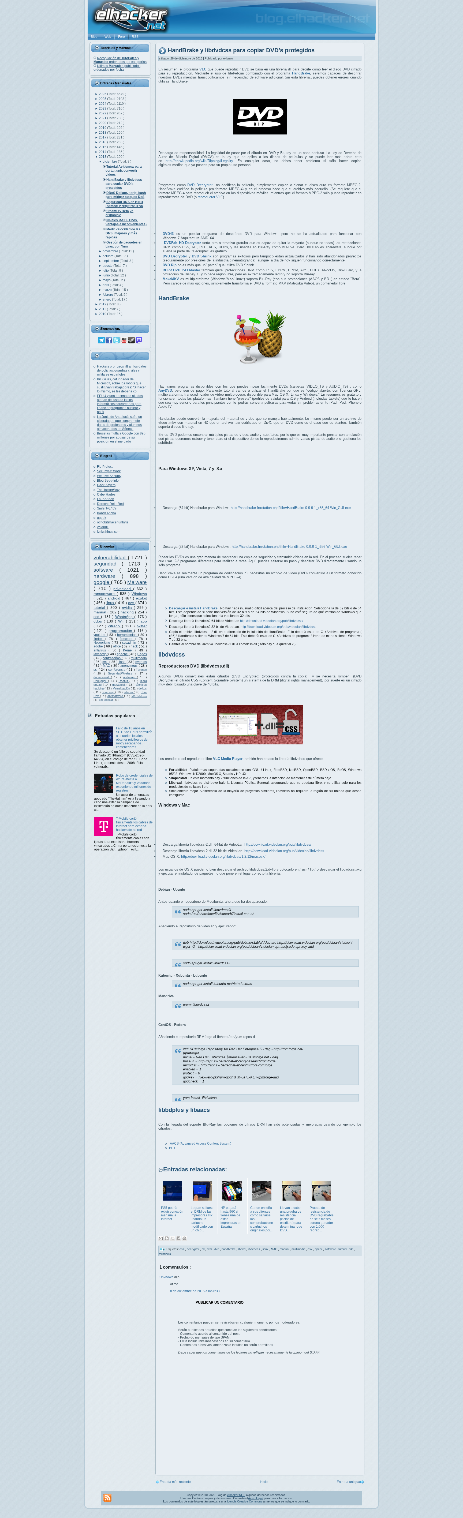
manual (100, 612)
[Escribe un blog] (166, 1238)
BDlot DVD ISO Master (181, 270)
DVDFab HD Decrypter (182, 243)
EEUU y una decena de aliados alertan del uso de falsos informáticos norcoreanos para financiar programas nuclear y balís (120, 404)
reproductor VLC (210, 197)
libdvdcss (254, 1248)
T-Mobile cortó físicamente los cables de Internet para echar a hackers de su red (134, 824)
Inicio (264, 1482)
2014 (103, 152)
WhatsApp (124, 616)
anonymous (129, 666)
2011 (103, 309)
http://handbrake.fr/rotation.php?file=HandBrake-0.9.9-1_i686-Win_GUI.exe (289, 547)
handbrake (229, 1248)
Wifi (122, 621)
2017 (103, 137)
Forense (141, 669)
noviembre (111, 251)
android (114, 598)
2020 (103, 123)
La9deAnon (105, 499)
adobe (99, 646)
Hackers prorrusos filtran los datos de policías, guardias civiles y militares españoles (122, 370)
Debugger (101, 681)
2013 (103, 157)
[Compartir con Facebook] (178, 1238)
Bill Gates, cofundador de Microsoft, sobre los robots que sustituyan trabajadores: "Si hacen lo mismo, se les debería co (122, 385)
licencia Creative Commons (244, 1501)
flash (122, 662)
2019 (103, 128)
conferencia (117, 670)
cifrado (115, 626)
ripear (319, 1248)
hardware (108, 576)
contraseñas (112, 658)
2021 (103, 118)
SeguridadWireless (121, 673)
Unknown (166, 1277)
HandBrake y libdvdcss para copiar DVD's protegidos (241, 50)
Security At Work (109, 471)
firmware (127, 639)
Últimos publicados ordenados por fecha (117, 68)
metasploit (119, 684)
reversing (108, 692)
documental (102, 677)
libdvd (242, 1248)
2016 (103, 142)
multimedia (139, 658)
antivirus (101, 650)
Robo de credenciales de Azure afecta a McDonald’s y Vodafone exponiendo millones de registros (134, 783)
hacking (128, 612)
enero (107, 299)
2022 (103, 113)
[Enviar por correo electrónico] (160, 1238)
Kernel (129, 650)
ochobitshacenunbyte (112, 522)
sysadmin (130, 642)
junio (107, 275)
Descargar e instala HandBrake (193, 608)
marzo (108, 290)
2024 (103, 104)
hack (135, 646)
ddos (99, 621)
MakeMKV (171, 279)
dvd (217, 1248)
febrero (108, 295)
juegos (142, 654)
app (143, 621)
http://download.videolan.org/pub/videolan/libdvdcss (278, 627)
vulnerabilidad (111, 557)
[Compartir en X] (172, 1238)
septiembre (111, 261)
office (117, 646)
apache (123, 654)
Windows (139, 593)
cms (105, 662)
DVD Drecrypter (199, 185)
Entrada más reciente (175, 1482)
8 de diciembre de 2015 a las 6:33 (195, 1291)
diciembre (110, 161)
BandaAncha (106, 513)
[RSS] (107, 1497)
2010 (103, 314)
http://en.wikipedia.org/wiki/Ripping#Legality (199, 161)
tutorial (100, 607)
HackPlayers (106, 485)
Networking (103, 642)
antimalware (115, 696)
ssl (96, 670)
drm (210, 1248)
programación (121, 630)
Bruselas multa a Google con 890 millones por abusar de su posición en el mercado (121, 437)
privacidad (123, 589)
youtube (100, 635)
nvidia (128, 607)
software (106, 570)
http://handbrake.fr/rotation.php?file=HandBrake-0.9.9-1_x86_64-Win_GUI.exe (291, 508)
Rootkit (124, 681)
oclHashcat (106, 699)
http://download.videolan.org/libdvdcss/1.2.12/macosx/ (223, 856)
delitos (143, 688)
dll (203, 1248)
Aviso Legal (255, 1498)
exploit (141, 598)
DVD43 (168, 234)
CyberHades (106, 494)
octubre (108, 256)
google (102, 582)
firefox (99, 639)
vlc (351, 1248)
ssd (97, 616)
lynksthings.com (108, 532)
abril (106, 285)
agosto (108, 266)
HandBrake (301, 73)
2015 (103, 147)
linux (110, 603)
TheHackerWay (108, 490)
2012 (103, 304)
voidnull (103, 527)
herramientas (127, 635)
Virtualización (122, 688)
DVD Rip (170, 265)
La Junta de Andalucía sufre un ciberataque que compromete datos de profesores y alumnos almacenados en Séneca (119, 423)
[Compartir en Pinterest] (184, 1238)
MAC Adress (139, 696)
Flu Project (105, 466)
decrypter (193, 1248)
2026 (103, 94)
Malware (137, 582)
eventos (141, 662)
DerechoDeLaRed (110, 504)
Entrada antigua (348, 1482)
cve (131, 603)
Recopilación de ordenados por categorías (120, 60)
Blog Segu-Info (108, 480)
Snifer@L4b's (107, 508)
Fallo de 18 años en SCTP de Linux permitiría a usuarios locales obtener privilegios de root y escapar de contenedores (134, 737)
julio (106, 270)
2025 (103, 99)
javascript (101, 654)
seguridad (108, 564)
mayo (107, 280)
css (182, 1248)
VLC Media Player (227, 759)
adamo (129, 692)
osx (310, 1248)
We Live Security (109, 476)
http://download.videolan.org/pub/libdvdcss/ (271, 621)
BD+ (172, 1148)
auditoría (130, 677)
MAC (107, 666)
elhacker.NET (236, 1495)
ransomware (105, 593)
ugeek (101, 518)
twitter (142, 626)
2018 (103, 132)
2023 (103, 108)
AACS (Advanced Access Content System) (200, 1143)
